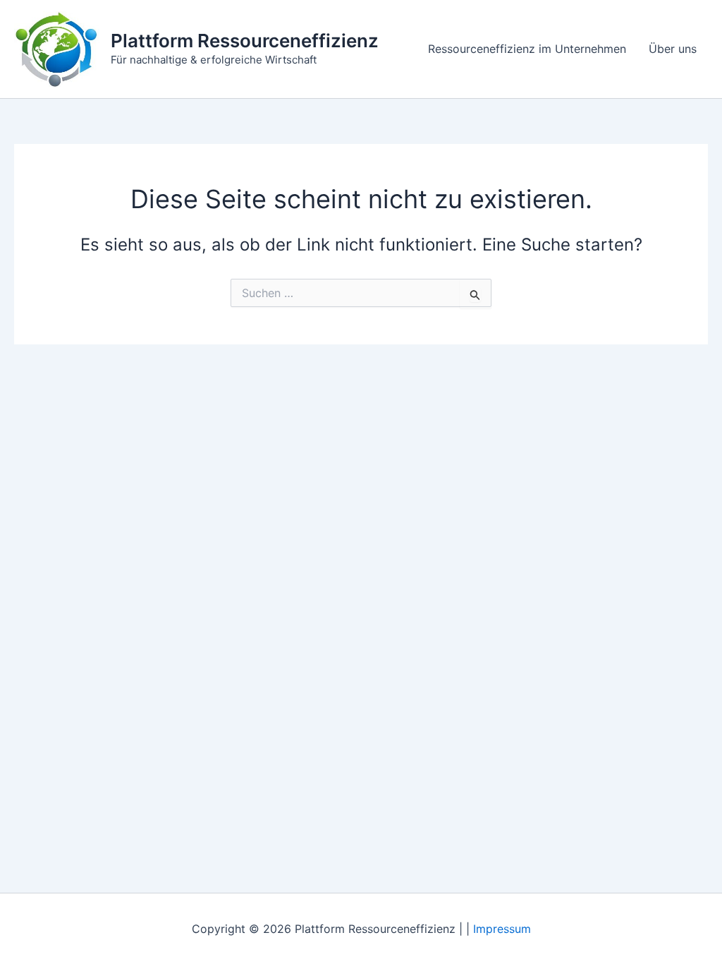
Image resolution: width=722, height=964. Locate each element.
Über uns (673, 49)
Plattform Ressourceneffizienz (245, 41)
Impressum (502, 929)
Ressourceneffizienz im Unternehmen (527, 49)
